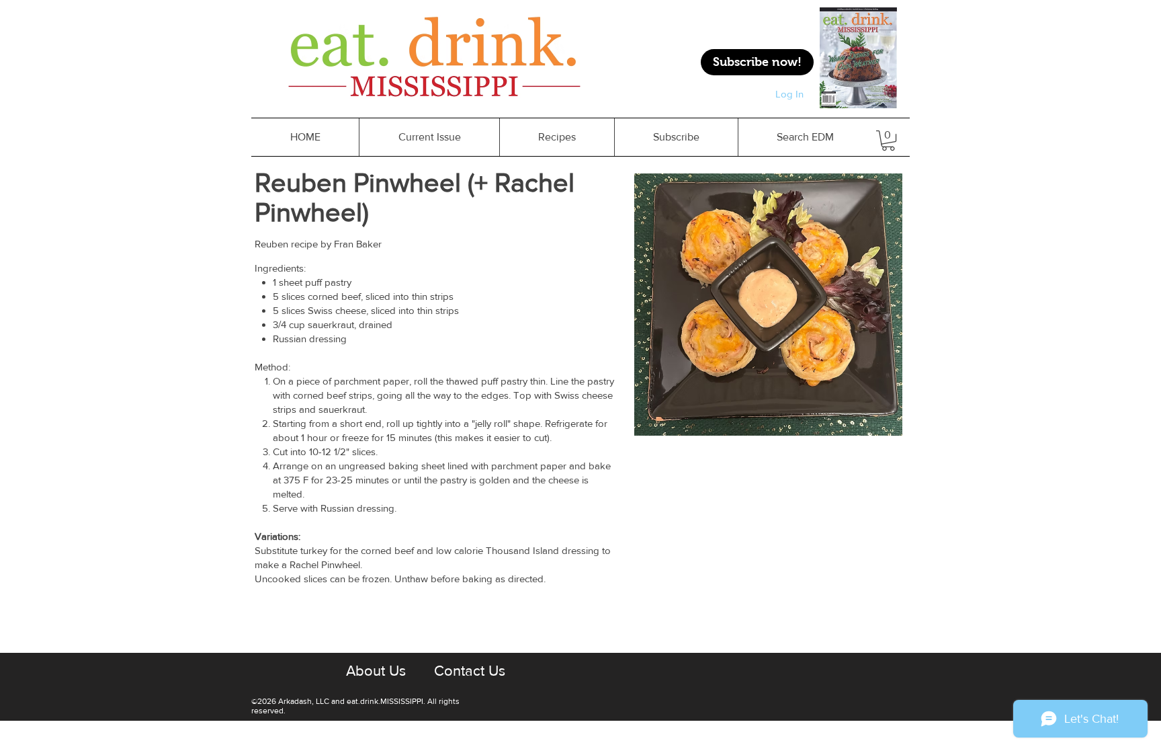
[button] (556, 137)
